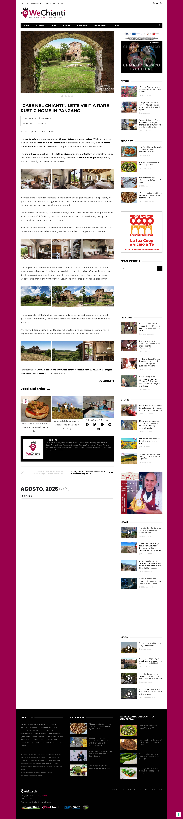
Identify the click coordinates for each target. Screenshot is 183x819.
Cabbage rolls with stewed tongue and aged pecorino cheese (149, 770)
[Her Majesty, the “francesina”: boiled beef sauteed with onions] (128, 744)
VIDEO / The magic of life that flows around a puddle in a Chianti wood (150, 691)
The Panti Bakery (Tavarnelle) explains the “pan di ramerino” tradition (150, 149)
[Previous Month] (61, 489)
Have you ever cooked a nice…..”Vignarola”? (149, 163)
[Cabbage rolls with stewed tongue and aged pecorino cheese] (128, 773)
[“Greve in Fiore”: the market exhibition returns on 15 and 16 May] (129, 91)
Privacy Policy (41, 796)
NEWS (53, 25)
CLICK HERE (38, 373)
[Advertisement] (117, 12)
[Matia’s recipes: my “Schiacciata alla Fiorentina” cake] (129, 182)
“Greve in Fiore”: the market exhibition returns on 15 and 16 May (150, 89)
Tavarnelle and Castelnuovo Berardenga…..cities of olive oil (48, 472)
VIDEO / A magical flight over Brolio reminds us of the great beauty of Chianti (150, 660)
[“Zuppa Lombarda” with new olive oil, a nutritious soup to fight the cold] (129, 197)
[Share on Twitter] (94, 424)
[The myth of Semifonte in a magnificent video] (129, 647)
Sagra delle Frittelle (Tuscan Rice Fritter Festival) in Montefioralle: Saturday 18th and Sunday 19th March (150, 123)
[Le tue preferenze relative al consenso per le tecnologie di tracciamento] (178, 814)
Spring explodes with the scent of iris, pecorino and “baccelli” (149, 756)
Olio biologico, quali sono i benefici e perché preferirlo (99, 766)
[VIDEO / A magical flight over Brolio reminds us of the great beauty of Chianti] (129, 663)
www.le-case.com (46, 370)
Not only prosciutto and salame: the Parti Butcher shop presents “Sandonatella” (149, 344)
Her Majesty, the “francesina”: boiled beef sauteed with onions (150, 742)
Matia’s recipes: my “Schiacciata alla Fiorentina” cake (150, 180)
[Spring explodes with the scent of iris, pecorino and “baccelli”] (128, 758)
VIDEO (116, 25)
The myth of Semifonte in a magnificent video (150, 644)
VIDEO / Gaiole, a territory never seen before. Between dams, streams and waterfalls (150, 676)
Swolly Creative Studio (41, 802)
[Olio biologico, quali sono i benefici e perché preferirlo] (78, 770)
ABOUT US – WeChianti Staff (31, 3)
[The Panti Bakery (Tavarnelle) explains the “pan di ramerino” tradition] (129, 151)
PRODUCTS (82, 25)
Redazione (46, 118)
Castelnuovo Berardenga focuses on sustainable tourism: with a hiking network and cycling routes (150, 547)
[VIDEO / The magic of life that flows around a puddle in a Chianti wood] (129, 693)
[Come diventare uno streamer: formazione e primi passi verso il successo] (129, 583)
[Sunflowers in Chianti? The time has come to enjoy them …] (129, 443)
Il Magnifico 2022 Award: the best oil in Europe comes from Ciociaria (100, 753)
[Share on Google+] (102, 424)
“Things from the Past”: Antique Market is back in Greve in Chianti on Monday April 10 (150, 106)
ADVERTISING (58, 3)
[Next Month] (67, 489)
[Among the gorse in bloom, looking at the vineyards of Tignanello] (129, 458)
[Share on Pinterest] (109, 424)
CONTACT (47, 3)
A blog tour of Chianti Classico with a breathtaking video (88, 472)
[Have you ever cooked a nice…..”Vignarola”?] (129, 166)
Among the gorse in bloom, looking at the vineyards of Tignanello (150, 456)
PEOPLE (66, 25)
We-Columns (100, 25)
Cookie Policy (26, 799)
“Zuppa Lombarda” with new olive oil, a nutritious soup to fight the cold (150, 195)
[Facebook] (153, 3)
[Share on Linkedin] (98, 429)
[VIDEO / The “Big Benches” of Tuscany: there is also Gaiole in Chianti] (129, 532)
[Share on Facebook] (87, 424)
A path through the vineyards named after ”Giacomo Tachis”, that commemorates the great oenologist (149, 381)
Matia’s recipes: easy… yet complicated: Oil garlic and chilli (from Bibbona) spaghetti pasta (149, 424)
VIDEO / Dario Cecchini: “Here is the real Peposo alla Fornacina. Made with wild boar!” (150, 327)
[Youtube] (157, 3)
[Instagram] (160, 3)
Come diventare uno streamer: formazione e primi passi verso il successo (150, 581)
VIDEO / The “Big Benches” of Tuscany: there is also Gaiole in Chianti (150, 530)
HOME (26, 25)
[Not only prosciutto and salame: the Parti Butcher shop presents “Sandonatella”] (129, 345)
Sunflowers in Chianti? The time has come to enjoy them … (149, 441)
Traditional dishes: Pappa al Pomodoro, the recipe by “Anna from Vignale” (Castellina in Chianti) (149, 362)
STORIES (40, 25)
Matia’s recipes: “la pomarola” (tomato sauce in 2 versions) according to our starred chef (150, 408)
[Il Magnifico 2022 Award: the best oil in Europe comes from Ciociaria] (78, 755)
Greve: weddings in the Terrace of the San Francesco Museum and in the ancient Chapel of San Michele (150, 564)
